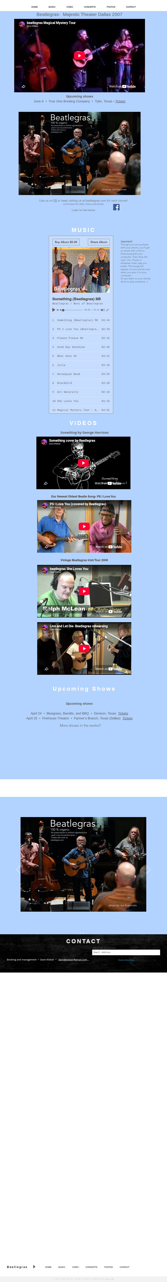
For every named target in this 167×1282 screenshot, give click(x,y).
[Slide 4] (83, 933)
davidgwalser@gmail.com (73, 959)
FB (55, 200)
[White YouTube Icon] (148, 1267)
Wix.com (110, 1279)
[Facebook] (116, 207)
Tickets (120, 101)
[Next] (149, 870)
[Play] (34, 1267)
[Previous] (18, 870)
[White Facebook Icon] (153, 1267)
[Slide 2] (80, 933)
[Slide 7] (86, 933)
